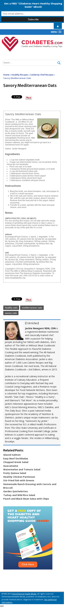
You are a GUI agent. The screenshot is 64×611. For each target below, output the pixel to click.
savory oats (11, 313)
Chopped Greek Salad (15, 462)
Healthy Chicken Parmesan (19, 476)
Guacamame (10, 465)
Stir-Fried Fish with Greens (18, 480)
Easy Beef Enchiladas (15, 458)
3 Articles (32, 323)
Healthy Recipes (19, 74)
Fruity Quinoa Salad (14, 473)
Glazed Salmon (12, 454)
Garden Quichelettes (15, 491)
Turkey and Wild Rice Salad (19, 495)
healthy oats (11, 307)
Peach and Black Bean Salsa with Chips (26, 498)
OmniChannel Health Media (24, 594)
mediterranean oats (32, 307)
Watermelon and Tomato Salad (21, 469)
